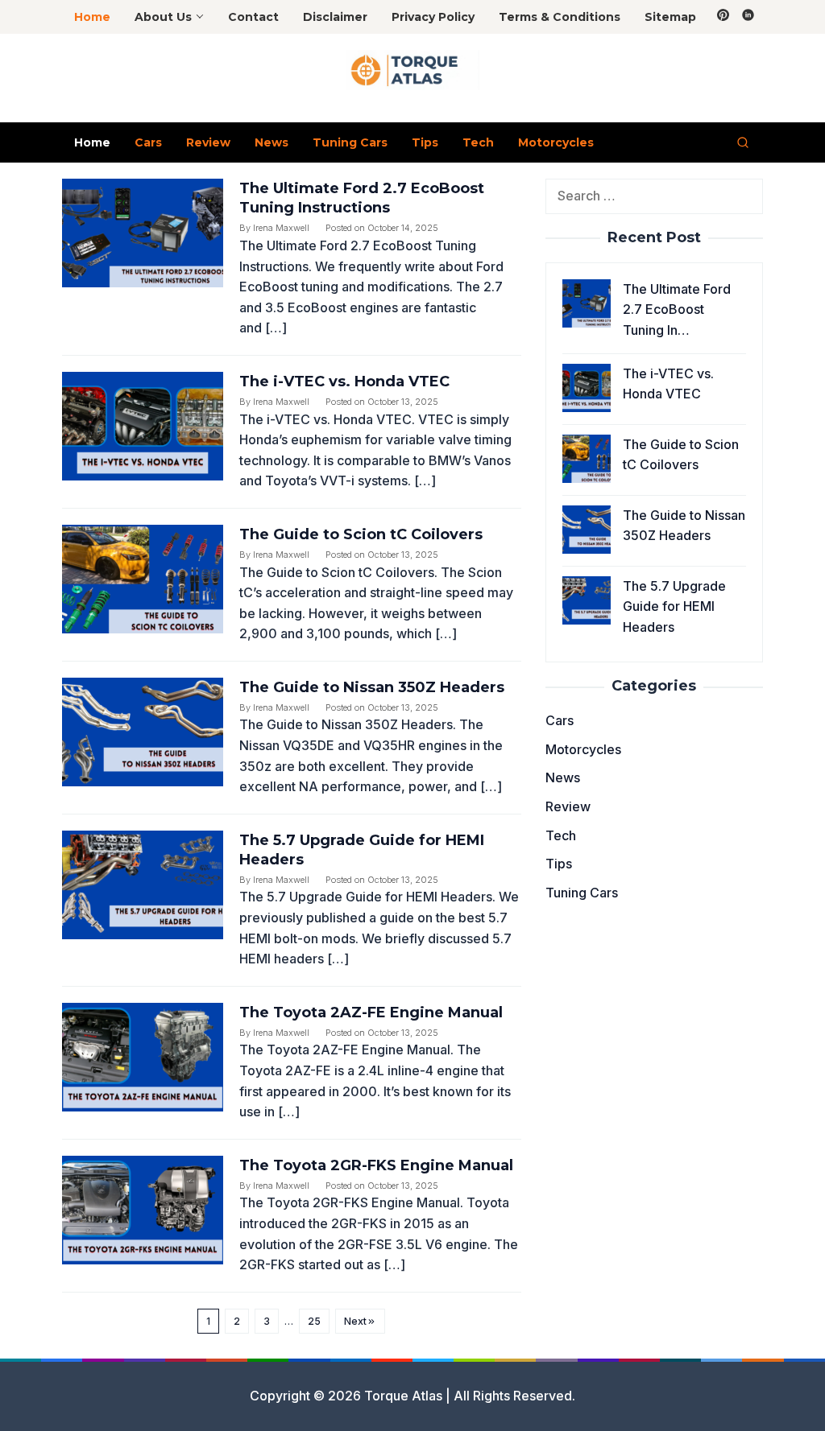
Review (568, 806)
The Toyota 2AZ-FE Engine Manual (371, 1012)
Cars (559, 720)
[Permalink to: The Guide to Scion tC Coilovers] (142, 578)
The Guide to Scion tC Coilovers (361, 534)
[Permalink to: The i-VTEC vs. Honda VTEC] (142, 425)
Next (355, 1321)
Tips (558, 864)
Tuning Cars (581, 893)
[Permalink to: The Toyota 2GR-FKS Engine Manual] (142, 1209)
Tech (560, 835)
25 (314, 1321)
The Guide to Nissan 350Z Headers (371, 687)
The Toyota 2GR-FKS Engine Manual (376, 1165)
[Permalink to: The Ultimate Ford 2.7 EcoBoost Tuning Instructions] (142, 232)
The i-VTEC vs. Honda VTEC (344, 381)
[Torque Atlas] (413, 69)
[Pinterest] (723, 17)
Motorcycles (583, 749)
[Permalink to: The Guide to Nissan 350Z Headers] (142, 731)
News (562, 777)
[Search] (743, 142)
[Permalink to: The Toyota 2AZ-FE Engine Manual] (142, 1056)
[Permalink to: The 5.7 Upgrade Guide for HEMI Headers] (142, 884)
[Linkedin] (748, 17)
